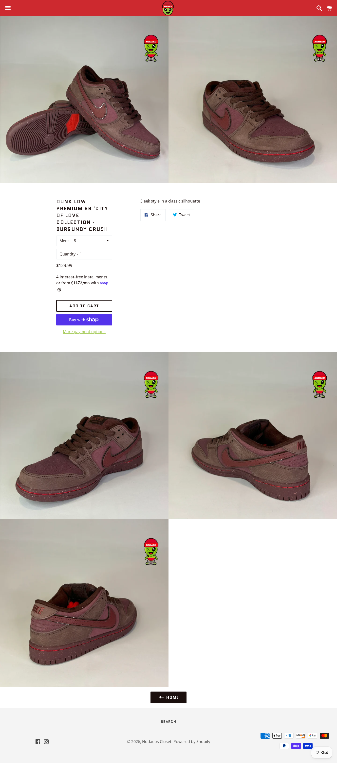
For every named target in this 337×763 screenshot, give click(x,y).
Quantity (67, 254)
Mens (64, 240)
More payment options (84, 331)
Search (168, 721)
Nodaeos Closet (156, 741)
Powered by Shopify (191, 741)
